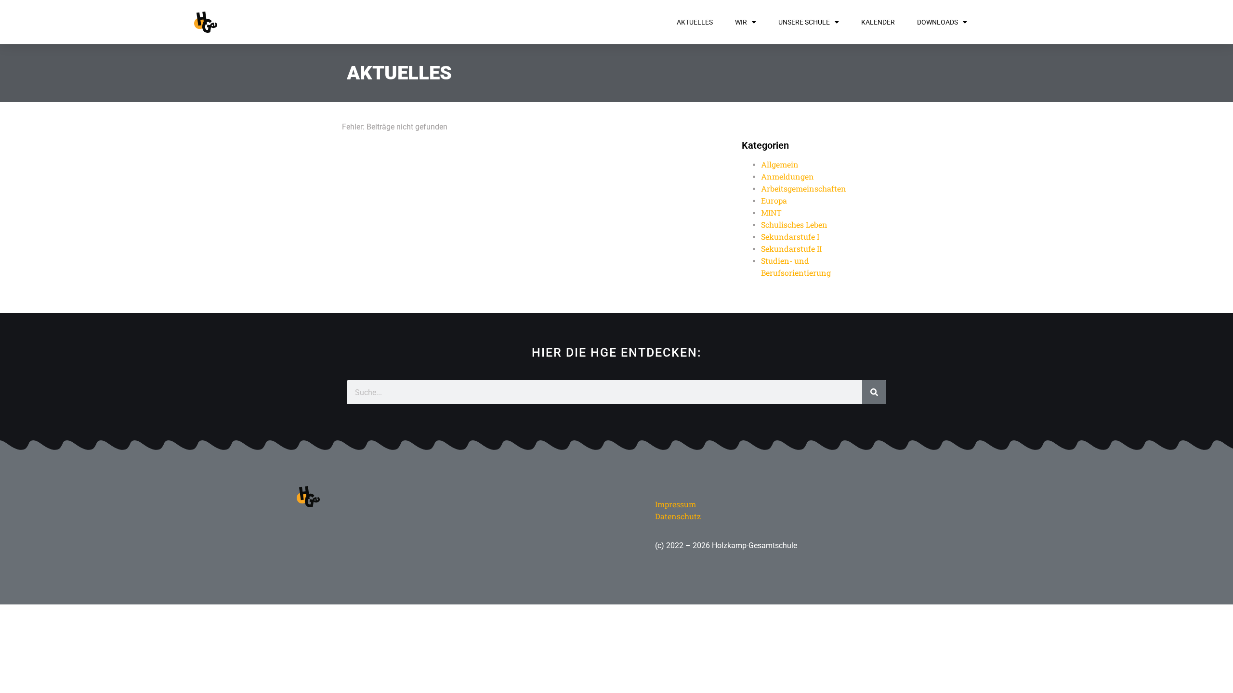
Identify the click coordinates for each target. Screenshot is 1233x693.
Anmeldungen (787, 176)
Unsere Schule (804, 22)
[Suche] (874, 392)
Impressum (675, 504)
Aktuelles (695, 22)
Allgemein (780, 164)
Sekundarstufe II (791, 249)
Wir (741, 22)
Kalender (878, 22)
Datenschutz (678, 516)
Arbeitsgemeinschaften (803, 188)
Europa (774, 200)
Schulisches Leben (794, 224)
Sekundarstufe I (790, 236)
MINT (771, 212)
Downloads (937, 22)
